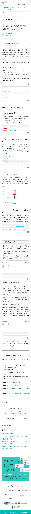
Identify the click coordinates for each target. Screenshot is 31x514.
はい (12, 411)
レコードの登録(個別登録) (14, 382)
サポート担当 (9, 33)
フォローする (5, 38)
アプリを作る (18, 7)
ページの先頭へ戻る (7, 425)
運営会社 (22, 495)
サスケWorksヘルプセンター (8, 7)
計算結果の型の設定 (7, 439)
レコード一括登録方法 (13, 385)
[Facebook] (2, 402)
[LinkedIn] (6, 402)
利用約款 (22, 493)
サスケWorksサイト (9, 490)
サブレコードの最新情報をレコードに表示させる (14, 436)
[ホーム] (5, 2)
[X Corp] (4, 402)
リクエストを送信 (22, 418)
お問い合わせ (9, 498)
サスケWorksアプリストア (22, 490)
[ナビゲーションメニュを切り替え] (28, 1)
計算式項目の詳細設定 (7, 433)
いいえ (19, 411)
